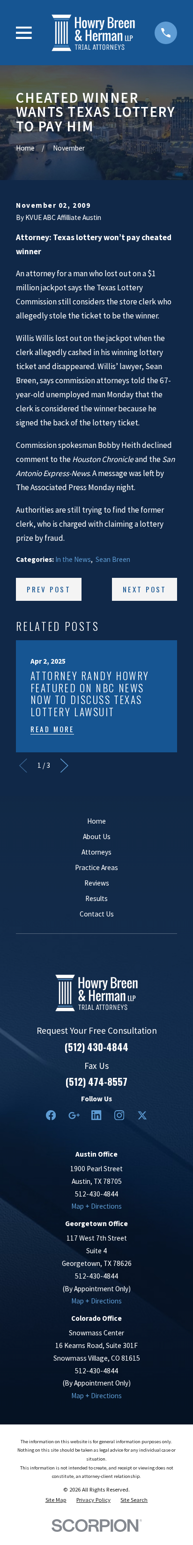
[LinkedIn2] (96, 1115)
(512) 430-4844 (96, 1047)
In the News (73, 559)
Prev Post (49, 589)
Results (96, 898)
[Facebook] (51, 1115)
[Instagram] (119, 1115)
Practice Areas (96, 867)
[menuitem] (56, 1499)
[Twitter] (142, 1115)
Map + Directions (96, 1206)
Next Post (144, 589)
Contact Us (97, 913)
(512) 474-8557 (96, 1081)
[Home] (93, 32)
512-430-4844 (96, 1193)
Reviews (96, 883)
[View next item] (64, 765)
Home (96, 821)
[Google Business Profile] (74, 1115)
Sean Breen (113, 559)
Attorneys (96, 852)
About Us (97, 836)
